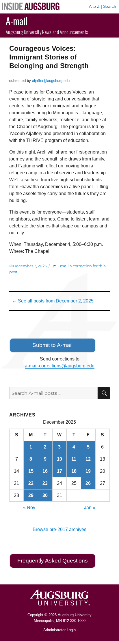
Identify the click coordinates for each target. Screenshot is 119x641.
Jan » (89, 507)
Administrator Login (59, 630)
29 (31, 495)
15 (31, 471)
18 (74, 471)
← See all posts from (53, 300)
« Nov (29, 507)
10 (59, 459)
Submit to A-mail (52, 345)
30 (45, 495)
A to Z (94, 6)
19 (88, 471)
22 (31, 483)
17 (59, 471)
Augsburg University (75, 615)
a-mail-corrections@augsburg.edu (59, 365)
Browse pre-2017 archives (59, 529)
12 (88, 459)
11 (73, 459)
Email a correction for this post (57, 268)
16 (45, 471)
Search (109, 6)
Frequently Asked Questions (52, 561)
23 (45, 483)
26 (88, 483)
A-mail (16, 20)
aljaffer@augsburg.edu (51, 81)
